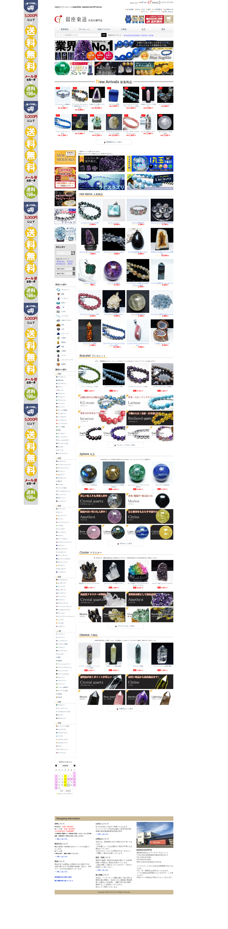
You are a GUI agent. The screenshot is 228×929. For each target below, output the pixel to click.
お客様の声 (169, 9)
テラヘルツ (60, 261)
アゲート (60, 387)
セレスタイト (62, 569)
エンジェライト (63, 437)
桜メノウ (60, 390)
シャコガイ (61, 529)
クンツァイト (62, 494)
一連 (62, 307)
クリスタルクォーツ (64, 491)
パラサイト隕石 (63, 644)
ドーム (63, 355)
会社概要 (130, 9)
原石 (163, 29)
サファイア (61, 509)
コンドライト (62, 501)
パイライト (61, 634)
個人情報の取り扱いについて (64, 880)
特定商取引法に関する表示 (63, 877)
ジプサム (60, 525)
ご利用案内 (157, 9)
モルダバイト (62, 718)
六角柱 (124, 29)
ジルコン (60, 535)
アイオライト (62, 377)
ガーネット (61, 471)
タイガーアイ (62, 583)
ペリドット (61, 684)
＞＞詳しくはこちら (61, 839)
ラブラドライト (63, 733)
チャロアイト (62, 593)
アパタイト (61, 397)
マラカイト (61, 705)
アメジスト (61, 403)
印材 (62, 347)
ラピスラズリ (62, 729)
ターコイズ (61, 586)
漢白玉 (60, 481)
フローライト (62, 680)
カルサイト (61, 474)
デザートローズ (63, 603)
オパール (60, 450)
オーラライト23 (63, 443)
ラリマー (144, 35)
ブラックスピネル (63, 674)
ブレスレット (84, 29)
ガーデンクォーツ (63, 468)
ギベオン (60, 484)
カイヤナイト (62, 461)
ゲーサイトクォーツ (64, 464)
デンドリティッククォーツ (66, 616)
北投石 (60, 694)
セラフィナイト (63, 562)
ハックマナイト (63, 641)
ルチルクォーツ (63, 743)
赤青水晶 (60, 380)
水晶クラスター (104, 29)
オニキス (60, 447)
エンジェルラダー (63, 440)
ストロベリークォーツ (65, 542)
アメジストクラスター (132, 35)
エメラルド (61, 433)
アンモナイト (62, 413)
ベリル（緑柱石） (63, 687)
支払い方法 (140, 9)
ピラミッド (65, 333)
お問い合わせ (168, 12)
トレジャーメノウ (67, 360)
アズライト (61, 393)
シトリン (60, 519)
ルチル (70, 263)
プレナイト (61, 677)
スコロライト (62, 552)
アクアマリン (62, 383)
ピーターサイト (63, 651)
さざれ (63, 311)
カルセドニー (62, 478)
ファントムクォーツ (64, 664)
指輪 (62, 294)
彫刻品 (63, 342)
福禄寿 (60, 661)
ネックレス (65, 316)
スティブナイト (63, 555)
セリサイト (61, 565)
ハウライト (61, 637)
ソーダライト (62, 572)
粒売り (63, 303)
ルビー (60, 746)
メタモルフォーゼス (64, 711)
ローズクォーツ (63, 749)
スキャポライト (63, 549)
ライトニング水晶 (63, 726)
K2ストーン (61, 498)
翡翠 (59, 657)
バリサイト (61, 647)
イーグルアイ (62, 417)
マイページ (156, 12)
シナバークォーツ (63, 522)
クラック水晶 (62, 488)
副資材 (63, 364)
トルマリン (61, 626)
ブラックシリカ (63, 671)
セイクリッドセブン (64, 559)
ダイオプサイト (63, 580)
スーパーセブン (63, 539)
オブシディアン (63, 453)
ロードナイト (62, 753)
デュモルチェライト (64, 610)
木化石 (60, 697)
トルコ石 (60, 623)
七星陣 (63, 351)
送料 (149, 9)
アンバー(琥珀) (62, 410)
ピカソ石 (60, 654)
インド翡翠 (61, 427)
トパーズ (60, 620)
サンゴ (60, 512)
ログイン (145, 12)
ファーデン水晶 (63, 690)
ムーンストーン (63, 708)
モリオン (60, 715)
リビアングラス (63, 739)
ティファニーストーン (65, 606)
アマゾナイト (62, 400)
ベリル (150, 35)
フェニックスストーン (65, 667)
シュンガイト (62, 532)
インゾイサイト (63, 423)
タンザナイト (62, 590)
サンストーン (62, 515)
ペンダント (64, 298)
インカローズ (62, 420)
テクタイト (61, 600)
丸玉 (143, 29)
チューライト (62, 596)
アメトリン (61, 407)
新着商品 (64, 29)
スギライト (61, 545)
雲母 (59, 430)
